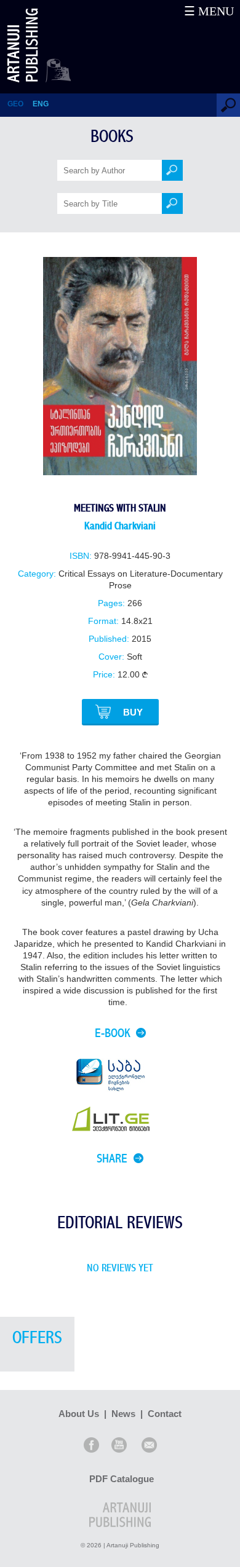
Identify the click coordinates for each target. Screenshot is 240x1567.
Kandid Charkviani (120, 526)
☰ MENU (209, 11)
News (123, 1413)
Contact (165, 1413)
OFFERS (37, 1338)
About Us (78, 1413)
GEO (15, 104)
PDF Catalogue (121, 1479)
